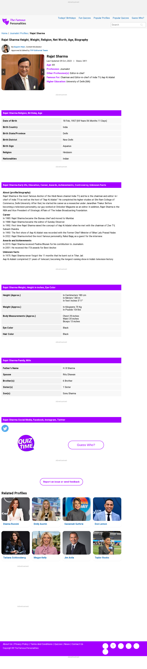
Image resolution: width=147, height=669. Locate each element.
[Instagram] (121, 646)
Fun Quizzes (85, 18)
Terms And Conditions (41, 644)
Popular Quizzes (121, 18)
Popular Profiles (102, 18)
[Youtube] (105, 652)
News (67, 644)
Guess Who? (138, 18)
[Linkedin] (128, 646)
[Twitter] (5, 429)
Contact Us (77, 644)
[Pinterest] (136, 646)
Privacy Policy (21, 644)
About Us (7, 644)
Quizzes (58, 644)
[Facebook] (105, 646)
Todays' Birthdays (67, 18)
